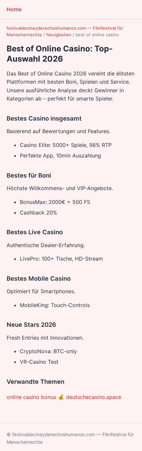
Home (14, 9)
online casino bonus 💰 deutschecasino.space (64, 397)
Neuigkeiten (58, 34)
